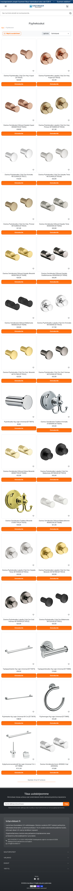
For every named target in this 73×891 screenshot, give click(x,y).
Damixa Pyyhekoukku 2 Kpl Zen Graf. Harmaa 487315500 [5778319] (54, 373)
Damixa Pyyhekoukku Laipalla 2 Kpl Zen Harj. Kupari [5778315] (54, 76)
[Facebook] (34, 879)
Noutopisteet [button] (10, 852)
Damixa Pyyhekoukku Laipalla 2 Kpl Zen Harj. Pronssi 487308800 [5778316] (54, 126)
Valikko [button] (7, 858)
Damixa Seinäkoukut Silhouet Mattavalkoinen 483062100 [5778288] (54, 521)
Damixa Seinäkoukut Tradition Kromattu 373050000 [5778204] (54, 422)
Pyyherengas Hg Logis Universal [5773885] (54, 716)
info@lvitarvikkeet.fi (14, 843)
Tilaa (66, 804)
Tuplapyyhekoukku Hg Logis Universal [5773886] (54, 669)
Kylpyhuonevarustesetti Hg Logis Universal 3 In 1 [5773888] (18, 765)
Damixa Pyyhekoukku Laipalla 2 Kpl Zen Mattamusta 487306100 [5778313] (54, 472)
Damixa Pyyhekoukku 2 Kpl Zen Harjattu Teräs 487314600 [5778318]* (54, 175)
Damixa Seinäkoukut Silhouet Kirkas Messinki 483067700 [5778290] (18, 472)
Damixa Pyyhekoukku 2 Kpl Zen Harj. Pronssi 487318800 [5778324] (18, 225)
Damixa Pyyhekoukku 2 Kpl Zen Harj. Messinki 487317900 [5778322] (19, 373)
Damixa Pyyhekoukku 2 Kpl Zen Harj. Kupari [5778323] (19, 76)
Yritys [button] (6, 868)
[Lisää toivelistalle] (33, 71)
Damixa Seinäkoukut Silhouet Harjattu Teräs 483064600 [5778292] (54, 225)
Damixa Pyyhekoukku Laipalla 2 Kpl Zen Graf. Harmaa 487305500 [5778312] (18, 620)
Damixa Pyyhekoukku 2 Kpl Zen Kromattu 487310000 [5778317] (19, 175)
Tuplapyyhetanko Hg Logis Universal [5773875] (19, 669)
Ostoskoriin (19, 84)
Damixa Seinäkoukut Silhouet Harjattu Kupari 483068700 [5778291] (19, 126)
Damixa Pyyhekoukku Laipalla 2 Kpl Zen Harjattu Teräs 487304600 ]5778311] (18, 571)
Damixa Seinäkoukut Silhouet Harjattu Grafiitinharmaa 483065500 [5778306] (54, 274)
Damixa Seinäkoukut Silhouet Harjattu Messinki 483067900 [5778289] (19, 274)
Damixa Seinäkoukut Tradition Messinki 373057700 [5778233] (19, 521)
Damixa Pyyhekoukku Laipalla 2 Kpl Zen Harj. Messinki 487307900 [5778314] (54, 571)
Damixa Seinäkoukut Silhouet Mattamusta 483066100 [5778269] (19, 324)
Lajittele (46, 33)
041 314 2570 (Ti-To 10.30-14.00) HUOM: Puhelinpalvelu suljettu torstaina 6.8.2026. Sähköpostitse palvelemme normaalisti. (33, 840)
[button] (5, 6)
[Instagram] (38, 879)
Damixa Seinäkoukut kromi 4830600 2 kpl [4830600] (54, 765)
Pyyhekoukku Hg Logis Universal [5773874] (19, 422)
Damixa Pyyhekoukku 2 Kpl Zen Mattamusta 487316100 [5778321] (54, 620)
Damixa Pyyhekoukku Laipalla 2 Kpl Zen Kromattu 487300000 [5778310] (54, 324)
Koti (3, 27)
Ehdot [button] (6, 863)
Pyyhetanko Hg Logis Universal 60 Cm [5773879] (18, 716)
